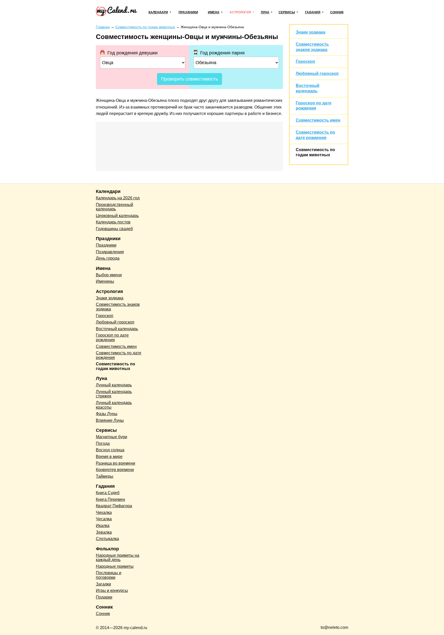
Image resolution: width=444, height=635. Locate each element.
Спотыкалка (107, 538)
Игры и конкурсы (112, 590)
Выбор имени (109, 275)
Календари (158, 12)
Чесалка (104, 519)
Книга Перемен (110, 499)
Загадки (103, 584)
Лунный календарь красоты (114, 404)
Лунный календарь (114, 385)
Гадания (312, 12)
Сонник (337, 12)
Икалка (102, 525)
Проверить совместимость (189, 79)
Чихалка (104, 512)
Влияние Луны (110, 420)
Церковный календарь (117, 215)
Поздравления (110, 252)
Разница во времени (115, 463)
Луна (265, 12)
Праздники (188, 12)
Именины (105, 281)
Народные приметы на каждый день (117, 557)
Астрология (240, 12)
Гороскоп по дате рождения (112, 337)
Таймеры (104, 476)
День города (107, 258)
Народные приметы (115, 566)
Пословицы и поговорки (108, 575)
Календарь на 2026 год (118, 198)
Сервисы (287, 12)
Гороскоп (305, 61)
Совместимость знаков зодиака (118, 306)
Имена (213, 12)
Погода (103, 443)
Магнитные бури (111, 437)
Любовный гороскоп (317, 73)
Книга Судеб (107, 493)
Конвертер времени (115, 469)
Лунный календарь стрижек (114, 393)
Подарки (104, 597)
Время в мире (109, 456)
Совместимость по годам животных (115, 366)
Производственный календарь (114, 206)
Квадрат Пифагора (114, 506)
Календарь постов (113, 222)
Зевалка (104, 532)
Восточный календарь (117, 329)
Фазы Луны (106, 414)
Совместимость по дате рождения (118, 355)
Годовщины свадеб (114, 229)
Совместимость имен (318, 120)
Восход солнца (110, 450)
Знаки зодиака (310, 32)
